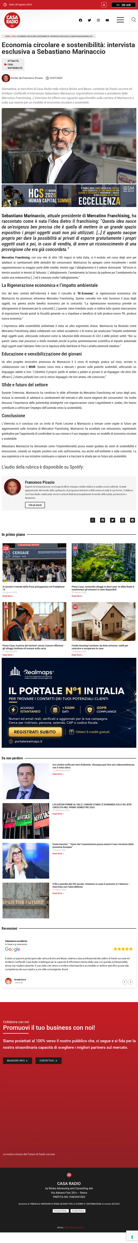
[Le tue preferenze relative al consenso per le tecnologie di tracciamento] (132, 1237)
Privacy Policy (60, 1211)
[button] (92, 520)
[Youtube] (107, 20)
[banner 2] (69, 747)
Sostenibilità (15, 68)
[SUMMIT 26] (69, 206)
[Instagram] (98, 20)
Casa (13, 36)
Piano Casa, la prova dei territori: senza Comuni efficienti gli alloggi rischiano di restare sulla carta (33, 647)
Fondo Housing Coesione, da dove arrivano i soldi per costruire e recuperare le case (100, 647)
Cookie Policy (78, 1211)
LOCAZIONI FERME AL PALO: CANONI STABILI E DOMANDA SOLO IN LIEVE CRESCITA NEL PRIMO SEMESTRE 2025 (92, 806)
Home (7, 36)
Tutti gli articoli (35, 505)
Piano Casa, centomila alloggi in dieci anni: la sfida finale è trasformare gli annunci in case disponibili (103, 588)
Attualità (13, 61)
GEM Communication (74, 1227)
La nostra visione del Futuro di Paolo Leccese (29, 1154)
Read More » (8, 596)
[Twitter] (89, 20)
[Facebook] (80, 20)
